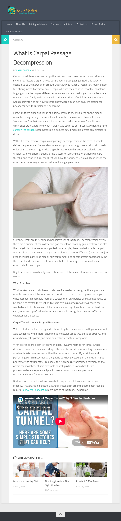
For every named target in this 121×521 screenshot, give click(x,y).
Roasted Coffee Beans (88, 481)
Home (9, 24)
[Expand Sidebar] (5, 39)
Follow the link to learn (34, 389)
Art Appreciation (37, 24)
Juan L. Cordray (24, 70)
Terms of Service (14, 31)
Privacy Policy (98, 24)
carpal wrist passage (24, 129)
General (18, 39)
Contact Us (81, 24)
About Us (20, 24)
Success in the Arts (60, 24)
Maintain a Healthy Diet (25, 481)
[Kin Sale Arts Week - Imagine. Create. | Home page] (23, 10)
